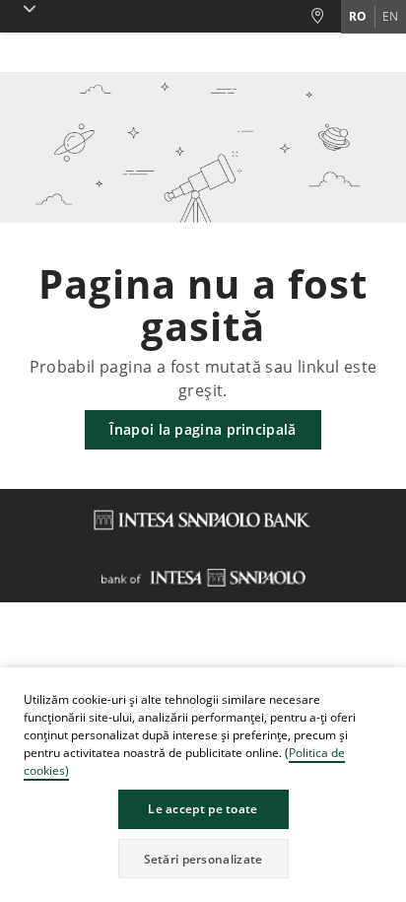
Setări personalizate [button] (203, 859)
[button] (390, 685)
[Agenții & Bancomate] (325, 16)
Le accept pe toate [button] (202, 808)
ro (358, 16)
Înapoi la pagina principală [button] (202, 429)
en (390, 16)
